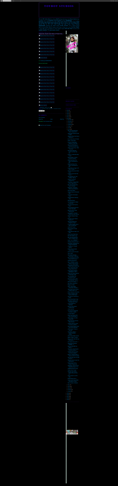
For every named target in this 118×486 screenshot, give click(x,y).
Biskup (54, 19)
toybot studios (59, 6)
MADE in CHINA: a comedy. (73, 337)
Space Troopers (68, 27)
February (69, 389)
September (70, 124)
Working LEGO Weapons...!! (73, 281)
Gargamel (69, 20)
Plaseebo (69, 24)
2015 (68, 110)
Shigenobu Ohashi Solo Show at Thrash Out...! (51, 33)
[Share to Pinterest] (44, 110)
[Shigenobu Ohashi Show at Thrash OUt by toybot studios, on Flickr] (46, 35)
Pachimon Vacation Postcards (73, 251)
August (69, 126)
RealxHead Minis (49, 25)
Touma (46, 28)
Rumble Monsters (64, 25)
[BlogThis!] (40, 110)
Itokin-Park (41, 21)
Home (51, 119)
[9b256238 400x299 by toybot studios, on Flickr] (43, 57)
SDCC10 (41, 27)
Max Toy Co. (62, 22)
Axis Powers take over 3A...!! (73, 341)
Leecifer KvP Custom (71, 227)
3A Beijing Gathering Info (72, 260)
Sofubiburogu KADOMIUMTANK (46, 60)
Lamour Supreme (64, 21)
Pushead (77, 24)
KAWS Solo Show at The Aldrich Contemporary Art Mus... (73, 161)
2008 (68, 394)
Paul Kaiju (63, 24)
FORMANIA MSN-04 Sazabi (73, 368)
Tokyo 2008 (42, 28)
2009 (68, 393)
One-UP (52, 24)
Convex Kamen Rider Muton (73, 234)
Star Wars (73, 27)
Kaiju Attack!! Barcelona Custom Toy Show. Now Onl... (72, 151)
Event (47, 108)
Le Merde (70, 21)
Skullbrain (54, 27)
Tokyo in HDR (70, 253)
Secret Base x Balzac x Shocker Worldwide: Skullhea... (72, 333)
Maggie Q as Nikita (71, 284)
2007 (68, 396)
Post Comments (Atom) (48, 121)
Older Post (62, 119)
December (70, 119)
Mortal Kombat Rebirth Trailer (73, 299)
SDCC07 (70, 25)
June (69, 129)
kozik (78, 28)
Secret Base (45, 27)
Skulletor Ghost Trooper (72, 370)
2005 (68, 399)
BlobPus (58, 19)
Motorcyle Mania (42, 24)
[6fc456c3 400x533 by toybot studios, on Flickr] (43, 105)
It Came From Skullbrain (75, 20)
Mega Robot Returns (71, 200)
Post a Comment (42, 117)
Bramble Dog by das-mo (72, 378)
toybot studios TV (44, 30)
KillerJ (55, 21)
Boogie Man (62, 19)
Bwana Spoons (73, 19)
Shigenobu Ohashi (57, 108)
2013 (68, 113)
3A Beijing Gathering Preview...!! (73, 241)
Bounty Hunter (67, 19)
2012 (68, 115)
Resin (54, 25)
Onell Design (57, 24)
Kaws (53, 21)
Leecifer (74, 21)
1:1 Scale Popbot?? (71, 313)
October (69, 122)
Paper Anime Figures (71, 190)
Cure (47, 20)
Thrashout (41, 109)
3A (39, 19)
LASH (58, 21)
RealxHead (42, 25)
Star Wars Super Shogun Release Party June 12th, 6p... (73, 373)
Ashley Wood (48, 19)
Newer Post (41, 119)
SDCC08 (74, 25)
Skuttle (57, 27)
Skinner (50, 27)
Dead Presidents (57, 20)
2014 (68, 111)
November (70, 121)
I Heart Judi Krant (71, 309)
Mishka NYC (76, 22)
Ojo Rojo (48, 24)
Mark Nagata (47, 22)
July (69, 127)
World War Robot (68, 28)
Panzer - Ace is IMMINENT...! (73, 240)
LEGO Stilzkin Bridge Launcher (73, 335)
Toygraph (59, 28)
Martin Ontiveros (54, 22)
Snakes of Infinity (62, 27)
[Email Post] (51, 107)
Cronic (45, 20)
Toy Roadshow (50, 28)
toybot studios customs (54, 30)
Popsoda (73, 24)
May (69, 384)
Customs (51, 20)
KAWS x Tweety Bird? (72, 140)
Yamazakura (75, 28)
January (69, 391)
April (69, 386)
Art (43, 19)
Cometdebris (41, 20)
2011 (68, 116)
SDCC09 (77, 25)
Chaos (78, 19)
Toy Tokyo (55, 28)
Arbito (41, 19)
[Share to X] (41, 110)
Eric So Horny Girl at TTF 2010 (73, 139)
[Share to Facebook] (42, 110)
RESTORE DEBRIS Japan (72, 235)
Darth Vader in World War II (72, 283)
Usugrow (62, 28)
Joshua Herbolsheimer (48, 21)
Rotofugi (57, 25)
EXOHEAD (64, 20)
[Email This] (39, 110)
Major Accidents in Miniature (73, 382)
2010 (68, 118)
